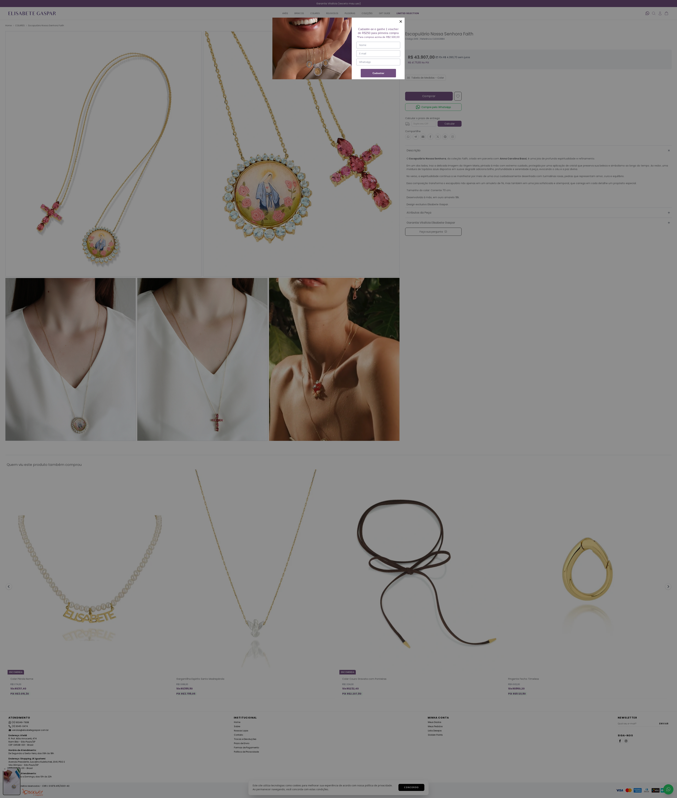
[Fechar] (401, 21)
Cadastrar (378, 73)
